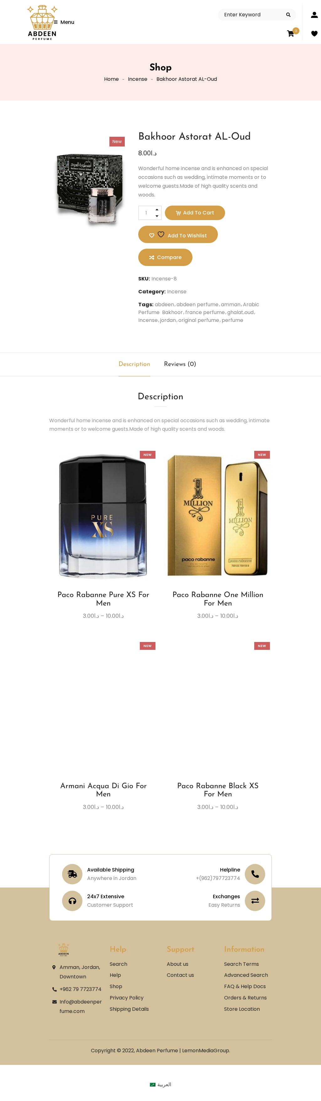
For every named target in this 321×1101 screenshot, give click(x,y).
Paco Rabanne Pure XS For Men (103, 599)
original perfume (198, 320)
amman (230, 304)
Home (111, 79)
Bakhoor (172, 312)
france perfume (205, 312)
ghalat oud (240, 312)
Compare (109, 532)
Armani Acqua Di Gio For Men (103, 790)
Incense (137, 79)
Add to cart (198, 212)
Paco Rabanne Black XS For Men (218, 790)
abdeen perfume (197, 304)
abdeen (164, 304)
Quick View (121, 532)
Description (134, 364)
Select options (86, 532)
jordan (168, 320)
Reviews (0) (180, 364)
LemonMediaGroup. (206, 1050)
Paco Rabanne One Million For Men (217, 599)
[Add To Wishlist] (97, 534)
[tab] (134, 364)
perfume (232, 320)
